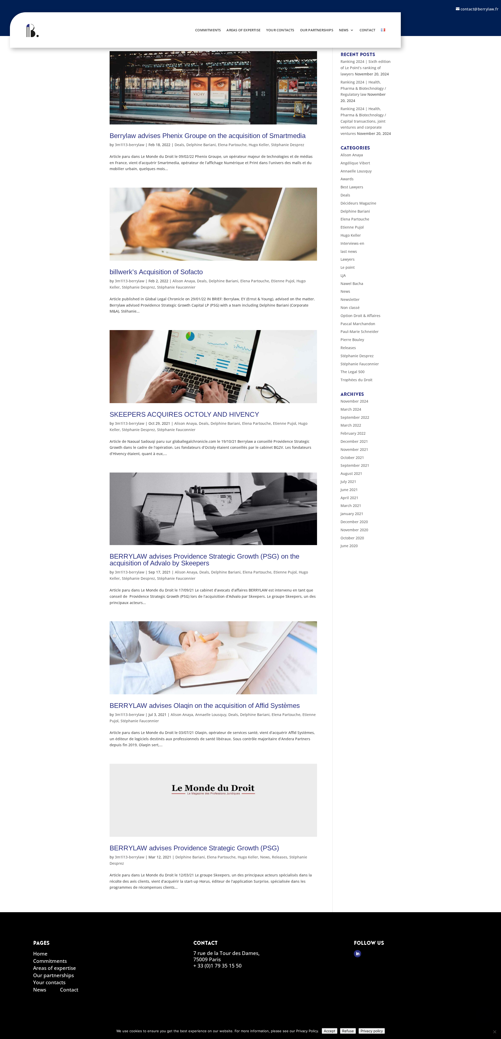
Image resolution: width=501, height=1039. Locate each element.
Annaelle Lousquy (210, 714)
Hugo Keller (259, 144)
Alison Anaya (183, 280)
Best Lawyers (352, 186)
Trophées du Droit (356, 379)
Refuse (348, 1031)
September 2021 (355, 465)
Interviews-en (352, 243)
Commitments (208, 30)
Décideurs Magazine (358, 203)
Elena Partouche (232, 144)
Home (40, 954)
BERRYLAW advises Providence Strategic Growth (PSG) (194, 848)
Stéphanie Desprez (287, 144)
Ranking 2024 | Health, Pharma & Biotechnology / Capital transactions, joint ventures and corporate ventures (363, 121)
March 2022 (351, 425)
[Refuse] (494, 1031)
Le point (348, 267)
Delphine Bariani (201, 144)
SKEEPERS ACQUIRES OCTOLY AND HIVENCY (184, 414)
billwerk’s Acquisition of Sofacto (156, 272)
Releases (279, 857)
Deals (179, 144)
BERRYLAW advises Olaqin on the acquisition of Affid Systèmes (205, 705)
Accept (329, 1031)
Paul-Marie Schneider (360, 331)
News (344, 30)
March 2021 (351, 505)
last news (349, 251)
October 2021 (352, 457)
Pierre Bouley (352, 339)
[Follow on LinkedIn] (357, 953)
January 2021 (352, 513)
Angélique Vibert (355, 162)
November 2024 (354, 401)
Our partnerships (316, 30)
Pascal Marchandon (358, 323)
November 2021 (354, 449)
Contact (367, 30)
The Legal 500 (353, 371)
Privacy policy (372, 1031)
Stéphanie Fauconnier (176, 287)
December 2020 (354, 521)
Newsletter (350, 299)
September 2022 (355, 417)
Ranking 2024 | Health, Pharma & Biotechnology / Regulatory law (363, 88)
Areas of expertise (243, 30)
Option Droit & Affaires (360, 315)
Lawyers (348, 259)
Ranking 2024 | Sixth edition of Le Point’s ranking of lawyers (366, 67)
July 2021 (348, 481)
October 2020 (352, 537)
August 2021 (351, 473)
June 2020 (349, 545)
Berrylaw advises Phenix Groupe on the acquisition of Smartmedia (208, 136)
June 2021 (349, 489)
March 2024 (351, 409)
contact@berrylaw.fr (480, 9)
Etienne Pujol (282, 280)
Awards (347, 178)
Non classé (350, 307)
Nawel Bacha (352, 283)
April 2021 (349, 497)
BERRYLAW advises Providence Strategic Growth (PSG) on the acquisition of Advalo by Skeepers (204, 559)
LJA (343, 275)
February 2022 (353, 433)
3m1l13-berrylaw (129, 144)
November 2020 (354, 529)
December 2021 (354, 441)
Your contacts (280, 30)
